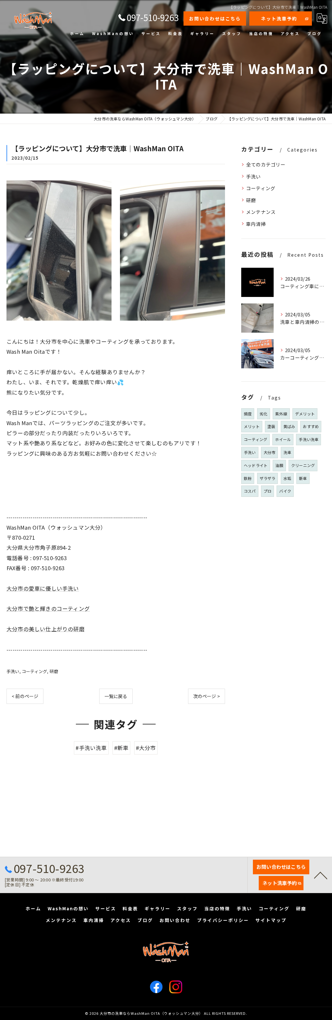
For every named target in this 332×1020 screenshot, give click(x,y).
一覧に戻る (115, 696)
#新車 (121, 748)
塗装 (271, 426)
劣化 (263, 413)
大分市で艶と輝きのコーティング (48, 608)
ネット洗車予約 (279, 18)
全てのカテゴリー (266, 164)
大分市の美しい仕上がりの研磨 (45, 629)
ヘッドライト (255, 465)
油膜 (279, 465)
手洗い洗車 (308, 439)
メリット (252, 426)
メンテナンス (261, 211)
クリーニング (303, 465)
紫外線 (281, 413)
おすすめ (311, 426)
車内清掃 (256, 223)
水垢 (287, 478)
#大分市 (146, 748)
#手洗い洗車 (91, 748)
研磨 (54, 671)
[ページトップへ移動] (320, 874)
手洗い (12, 671)
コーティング (34, 671)
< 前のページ (25, 696)
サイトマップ (271, 920)
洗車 (287, 452)
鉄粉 (248, 478)
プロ (267, 491)
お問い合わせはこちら (215, 18)
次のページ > (206, 696)
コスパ (250, 491)
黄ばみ (289, 426)
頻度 (248, 413)
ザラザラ (268, 478)
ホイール (283, 439)
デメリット (305, 413)
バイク (285, 491)
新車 (303, 478)
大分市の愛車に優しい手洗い (42, 588)
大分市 (270, 452)
